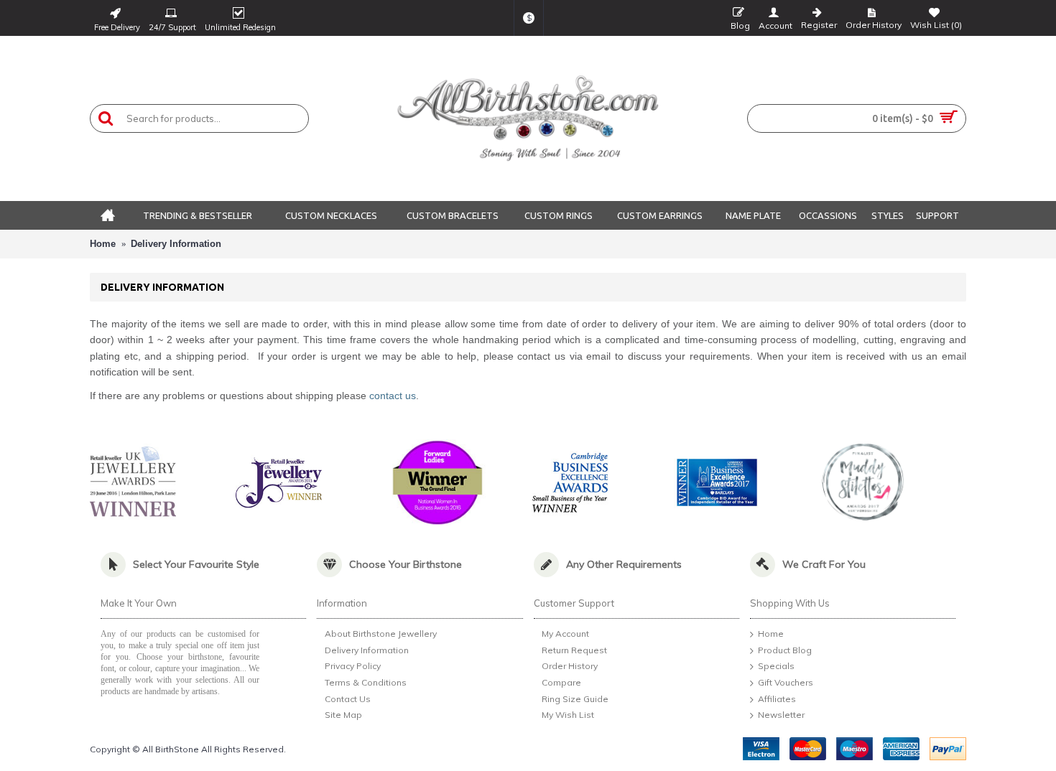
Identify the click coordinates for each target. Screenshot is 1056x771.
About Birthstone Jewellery (381, 633)
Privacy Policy (353, 666)
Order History (570, 666)
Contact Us (348, 698)
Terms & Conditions (366, 682)
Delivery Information (176, 243)
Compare (561, 682)
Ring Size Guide (575, 698)
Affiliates (777, 698)
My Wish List (568, 714)
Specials (776, 666)
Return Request (574, 650)
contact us (392, 395)
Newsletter (781, 714)
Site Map (343, 714)
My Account (565, 633)
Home (103, 243)
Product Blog (785, 650)
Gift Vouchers (785, 682)
